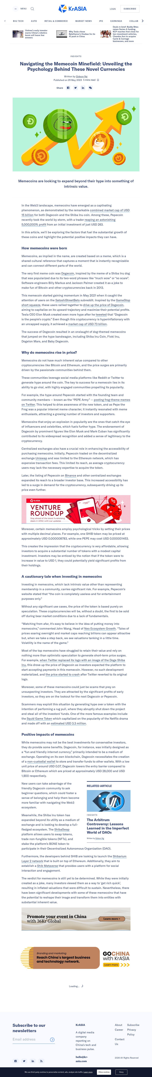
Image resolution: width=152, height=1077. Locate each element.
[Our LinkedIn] (33, 1061)
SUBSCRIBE (130, 9)
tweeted (101, 314)
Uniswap (41, 458)
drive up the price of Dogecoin (103, 305)
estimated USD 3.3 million (68, 723)
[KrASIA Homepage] (72, 9)
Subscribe (133, 1025)
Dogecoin (67, 273)
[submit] (52, 1039)
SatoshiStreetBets (67, 300)
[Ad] (76, 958)
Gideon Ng (81, 76)
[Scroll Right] (144, 21)
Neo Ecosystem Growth (100, 628)
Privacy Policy (131, 1032)
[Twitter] (75, 87)
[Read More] (76, 509)
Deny (121, 1072)
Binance (70, 475)
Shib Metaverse (47, 866)
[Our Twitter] (24, 1061)
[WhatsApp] (90, 87)
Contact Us (119, 1042)
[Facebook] (68, 87)
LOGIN (113, 9)
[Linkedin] (83, 87)
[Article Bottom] (76, 919)
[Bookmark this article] (98, 80)
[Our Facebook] (16, 1061)
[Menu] (16, 9)
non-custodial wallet (41, 761)
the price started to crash (63, 674)
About (118, 1025)
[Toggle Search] (32, 9)
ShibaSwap (61, 829)
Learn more (88, 1072)
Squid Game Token (39, 718)
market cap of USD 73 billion (87, 324)
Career (119, 1029)
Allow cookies (104, 1072)
